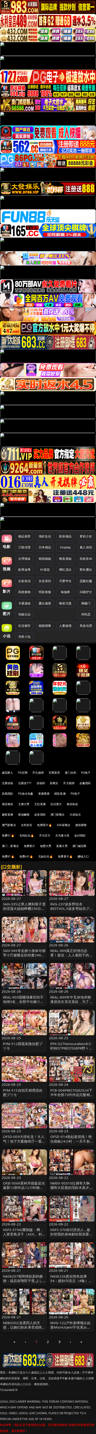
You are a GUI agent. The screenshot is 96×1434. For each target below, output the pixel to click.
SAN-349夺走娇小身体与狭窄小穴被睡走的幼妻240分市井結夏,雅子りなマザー (24, 955)
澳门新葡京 (58, 815)
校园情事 (45, 626)
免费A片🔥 (26, 856)
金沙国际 (80, 835)
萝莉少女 (86, 536)
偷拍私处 (72, 804)
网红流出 (65, 569)
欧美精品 (65, 536)
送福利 (41, 783)
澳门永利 (70, 773)
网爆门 (85, 603)
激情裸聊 (81, 825)
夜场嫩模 (24, 815)
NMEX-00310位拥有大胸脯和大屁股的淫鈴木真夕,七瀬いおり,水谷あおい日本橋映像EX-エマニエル (70, 1190)
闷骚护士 (86, 592)
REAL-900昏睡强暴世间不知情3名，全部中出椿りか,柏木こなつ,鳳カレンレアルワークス (24, 1004)
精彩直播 (60, 794)
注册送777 (25, 783)
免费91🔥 (8, 856)
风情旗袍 (24, 592)
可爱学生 (65, 581)
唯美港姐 (65, 559)
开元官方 (45, 835)
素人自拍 (86, 547)
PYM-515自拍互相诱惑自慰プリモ (23, 1092)
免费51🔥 (8, 835)
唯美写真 (65, 603)
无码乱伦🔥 (26, 835)
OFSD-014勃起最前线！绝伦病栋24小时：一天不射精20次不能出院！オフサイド (71, 1143)
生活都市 (24, 626)
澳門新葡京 (9, 825)
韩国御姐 (45, 559)
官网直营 (54, 773)
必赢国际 (85, 783)
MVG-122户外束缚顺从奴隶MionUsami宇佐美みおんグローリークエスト (70, 1327)
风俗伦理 (86, 626)
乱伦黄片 (56, 804)
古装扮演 (24, 581)
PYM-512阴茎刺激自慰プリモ (23, 1045)
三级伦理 (24, 547)
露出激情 (45, 603)
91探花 (45, 569)
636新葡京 (63, 825)
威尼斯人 (7, 773)
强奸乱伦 (45, 536)
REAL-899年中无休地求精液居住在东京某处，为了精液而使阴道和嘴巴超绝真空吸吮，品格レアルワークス (71, 1004)
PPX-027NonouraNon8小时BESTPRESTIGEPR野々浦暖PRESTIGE (71, 1048)
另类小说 (24, 636)
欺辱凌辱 (24, 569)
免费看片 (29, 846)
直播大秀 (62, 846)
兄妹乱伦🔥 (45, 856)
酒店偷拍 (7, 804)
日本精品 (45, 547)
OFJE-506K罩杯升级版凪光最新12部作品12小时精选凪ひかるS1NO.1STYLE (24, 1187)
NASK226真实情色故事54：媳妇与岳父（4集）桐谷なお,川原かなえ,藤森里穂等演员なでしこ (71, 1283)
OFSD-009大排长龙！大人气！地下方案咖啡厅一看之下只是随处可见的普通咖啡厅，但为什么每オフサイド (24, 1143)
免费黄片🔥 (65, 856)
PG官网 (23, 773)
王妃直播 (40, 804)
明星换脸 (45, 592)
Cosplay (65, 547)
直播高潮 (44, 794)
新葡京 (54, 783)
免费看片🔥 (44, 825)
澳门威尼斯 (79, 846)
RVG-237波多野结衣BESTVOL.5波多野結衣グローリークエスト (71, 908)
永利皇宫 (26, 825)
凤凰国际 (7, 794)
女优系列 (45, 581)
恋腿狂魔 (86, 581)
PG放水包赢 (25, 794)
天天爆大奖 (62, 835)
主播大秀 (24, 804)
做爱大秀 (45, 846)
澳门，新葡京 (10, 846)
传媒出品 (24, 614)
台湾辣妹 (24, 559)
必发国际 (40, 815)
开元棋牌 (38, 773)
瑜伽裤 (65, 592)
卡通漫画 (24, 603)
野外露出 (86, 569)
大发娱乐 (75, 815)
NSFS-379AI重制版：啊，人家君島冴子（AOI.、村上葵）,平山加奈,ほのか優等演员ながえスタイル (24, 1236)
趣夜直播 (7, 815)
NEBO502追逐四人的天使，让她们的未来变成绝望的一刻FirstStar (24, 1327)
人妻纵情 (65, 626)
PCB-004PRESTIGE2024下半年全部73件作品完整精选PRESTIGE (71, 1094)
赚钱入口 (83, 856)
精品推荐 (24, 536)
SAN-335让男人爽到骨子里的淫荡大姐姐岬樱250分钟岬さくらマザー (24, 908)
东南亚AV (85, 559)
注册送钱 (7, 783)
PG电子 (86, 773)
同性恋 (85, 614)
